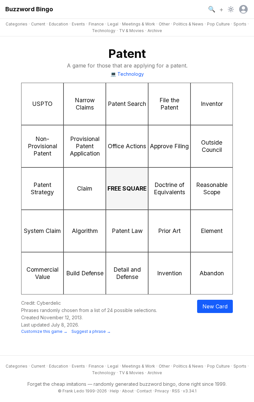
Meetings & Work (138, 24)
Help (114, 390)
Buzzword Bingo (29, 9)
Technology (103, 30)
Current (38, 24)
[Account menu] (243, 9)
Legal (112, 24)
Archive (155, 30)
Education (58, 24)
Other (164, 24)
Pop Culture (218, 24)
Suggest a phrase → (91, 331)
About (128, 390)
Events (78, 24)
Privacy (162, 390)
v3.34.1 (189, 390)
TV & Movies (131, 30)
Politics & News (188, 24)
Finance (96, 24)
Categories (16, 24)
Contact (144, 390)
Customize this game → (44, 331)
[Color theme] (231, 9)
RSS (176, 390)
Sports (239, 24)
